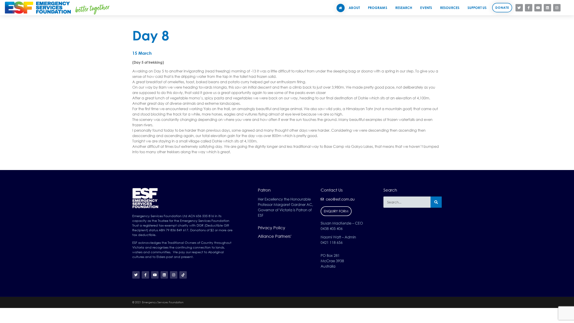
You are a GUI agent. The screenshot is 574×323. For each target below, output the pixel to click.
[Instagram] (557, 7)
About (354, 8)
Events (426, 8)
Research (403, 8)
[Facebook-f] (528, 7)
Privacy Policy (271, 227)
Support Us (477, 8)
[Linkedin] (547, 7)
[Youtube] (538, 7)
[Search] (436, 202)
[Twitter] (519, 7)
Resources (449, 8)
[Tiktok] (566, 7)
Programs (377, 8)
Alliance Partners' (274, 236)
